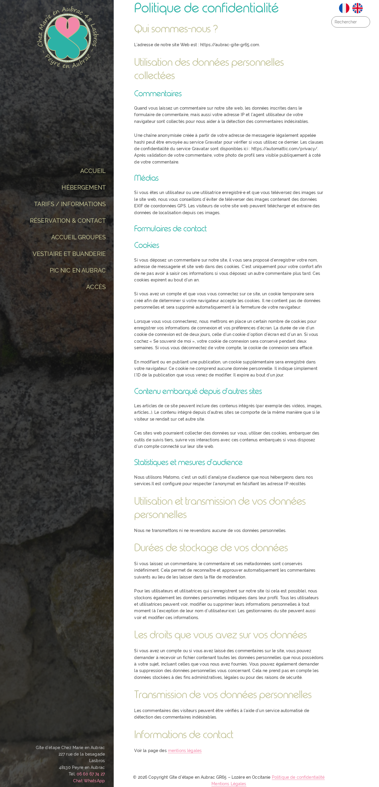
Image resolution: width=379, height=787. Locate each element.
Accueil (93, 170)
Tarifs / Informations (70, 204)
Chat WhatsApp (89, 780)
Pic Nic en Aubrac (78, 270)
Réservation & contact (68, 220)
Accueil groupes (78, 237)
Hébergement (84, 187)
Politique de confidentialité (298, 777)
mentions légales (185, 750)
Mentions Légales (228, 783)
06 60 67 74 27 (91, 774)
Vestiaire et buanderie (69, 253)
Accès (96, 287)
